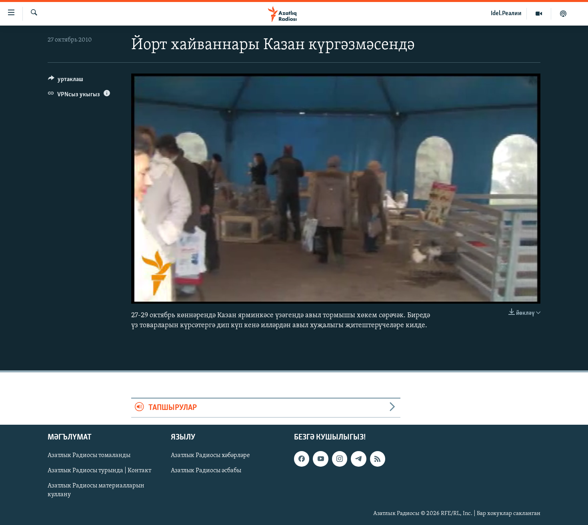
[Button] (65, 81)
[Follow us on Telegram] (358, 459)
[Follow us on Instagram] (339, 459)
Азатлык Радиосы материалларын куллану (96, 490)
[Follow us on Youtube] (320, 459)
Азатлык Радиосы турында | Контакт (99, 471)
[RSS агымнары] (377, 459)
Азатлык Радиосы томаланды (89, 456)
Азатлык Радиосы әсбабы (206, 471)
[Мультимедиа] (539, 13)
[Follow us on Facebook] (301, 459)
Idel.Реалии (506, 13)
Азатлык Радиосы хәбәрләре (210, 456)
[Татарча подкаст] (563, 13)
